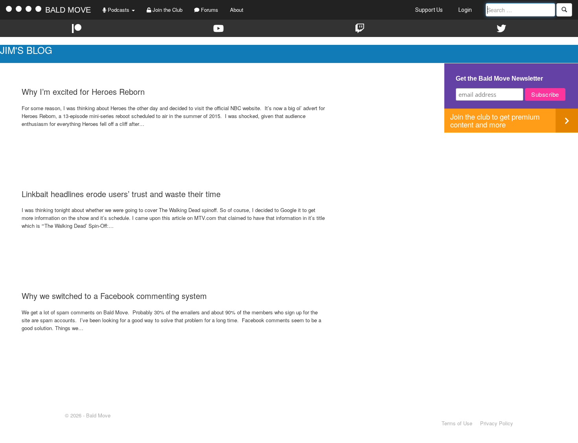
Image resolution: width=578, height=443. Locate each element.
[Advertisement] (511, 188)
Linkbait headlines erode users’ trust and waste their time (121, 193)
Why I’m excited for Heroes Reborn (83, 91)
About (236, 9)
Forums (208, 9)
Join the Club (166, 9)
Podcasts (118, 9)
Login (465, 10)
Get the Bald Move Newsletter (499, 78)
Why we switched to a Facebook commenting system (114, 295)
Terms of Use (457, 423)
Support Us (429, 10)
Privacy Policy (496, 423)
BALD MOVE (68, 10)
